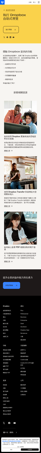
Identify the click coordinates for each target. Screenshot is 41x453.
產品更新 (23, 340)
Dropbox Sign (24, 330)
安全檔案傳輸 (7, 359)
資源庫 (5, 394)
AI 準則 (22, 368)
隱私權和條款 (24, 356)
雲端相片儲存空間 (8, 356)
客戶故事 (5, 391)
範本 (4, 333)
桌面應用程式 (7, 310)
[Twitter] (4, 423)
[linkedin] (10, 37)
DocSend (23, 327)
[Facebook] (9, 423)
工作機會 (23, 388)
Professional (24, 314)
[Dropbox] (2, 2)
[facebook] (7, 37)
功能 (4, 320)
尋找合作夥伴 (7, 414)
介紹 (4, 404)
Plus (21, 310)
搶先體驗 (5, 330)
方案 (21, 336)
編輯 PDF (6, 366)
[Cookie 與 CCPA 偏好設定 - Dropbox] (20, 444)
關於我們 (23, 385)
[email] (13, 37)
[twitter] (4, 37)
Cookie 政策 (24, 359)
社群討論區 (6, 401)
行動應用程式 (7, 314)
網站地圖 (23, 371)
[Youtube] (14, 423)
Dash (22, 323)
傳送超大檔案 (7, 350)
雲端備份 (5, 363)
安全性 (5, 327)
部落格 (5, 385)
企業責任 (23, 394)
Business (23, 317)
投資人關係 (23, 391)
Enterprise (23, 320)
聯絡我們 (23, 353)
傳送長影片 (6, 353)
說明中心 (23, 350)
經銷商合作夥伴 (7, 407)
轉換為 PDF (6, 372)
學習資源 (23, 375)
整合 (4, 317)
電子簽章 (5, 369)
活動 (4, 388)
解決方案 (5, 323)
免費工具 (5, 336)
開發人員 (5, 398)
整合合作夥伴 (7, 411)
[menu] (38, 2)
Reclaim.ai (23, 333)
